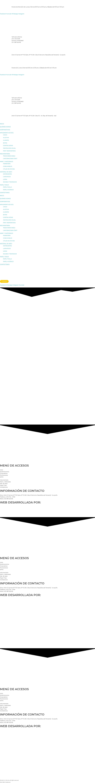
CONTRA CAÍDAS (8, 145)
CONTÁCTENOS (5, 192)
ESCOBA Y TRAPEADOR (10, 182)
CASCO (5, 135)
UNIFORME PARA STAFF (10, 158)
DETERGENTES (7, 174)
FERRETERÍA (6, 163)
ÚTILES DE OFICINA (9, 169)
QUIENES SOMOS (5, 127)
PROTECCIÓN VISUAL (9, 148)
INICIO (2, 124)
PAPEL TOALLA (7, 187)
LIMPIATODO (7, 176)
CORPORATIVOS (5, 130)
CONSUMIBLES (7, 166)
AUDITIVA (6, 137)
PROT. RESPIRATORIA (9, 151)
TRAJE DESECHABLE (9, 156)
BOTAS (5, 143)
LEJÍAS (5, 179)
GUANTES (6, 140)
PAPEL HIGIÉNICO (8, 189)
